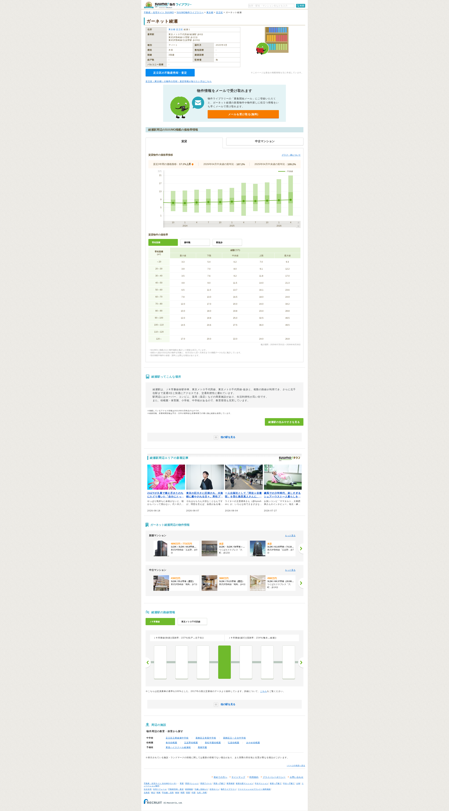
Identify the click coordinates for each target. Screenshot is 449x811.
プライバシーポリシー (274, 777)
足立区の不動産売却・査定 (170, 72)
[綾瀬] (224, 662)
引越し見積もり (201, 789)
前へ (148, 662)
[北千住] (203, 662)
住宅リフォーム (160, 789)
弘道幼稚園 (233, 742)
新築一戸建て (276, 783)
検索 (302, 5)
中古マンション (261, 783)
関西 (183, 792)
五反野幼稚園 (191, 742)
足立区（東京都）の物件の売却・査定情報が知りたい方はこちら (179, 81)
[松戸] (289, 662)
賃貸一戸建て (219, 783)
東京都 (209, 12)
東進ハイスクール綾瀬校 (178, 747)
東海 (177, 792)
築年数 (187, 242)
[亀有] (246, 662)
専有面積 (156, 242)
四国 (188, 792)
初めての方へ (220, 777)
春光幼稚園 (171, 742)
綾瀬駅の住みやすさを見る (284, 422)
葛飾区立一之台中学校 (234, 738)
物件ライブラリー (228, 789)
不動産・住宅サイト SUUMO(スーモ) (160, 783)
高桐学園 (202, 747)
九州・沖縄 (202, 792)
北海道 (147, 792)
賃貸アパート (206, 783)
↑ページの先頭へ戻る (296, 765)
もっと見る (290, 535)
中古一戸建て (289, 783)
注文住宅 (148, 789)
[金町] (267, 662)
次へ (300, 662)
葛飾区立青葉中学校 (206, 738)
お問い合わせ (296, 777)
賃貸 (182, 783)
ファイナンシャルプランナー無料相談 (254, 789)
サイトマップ (238, 777)
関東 (158, 792)
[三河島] (160, 662)
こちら (263, 691)
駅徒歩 (219, 242)
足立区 (219, 12)
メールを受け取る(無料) (243, 114)
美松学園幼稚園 (213, 742)
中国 (193, 792)
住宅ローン (214, 789)
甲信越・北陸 (168, 792)
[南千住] (182, 662)
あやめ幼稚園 (253, 742)
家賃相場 (230, 783)
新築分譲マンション (244, 783)
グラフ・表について (291, 155)
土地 (298, 783)
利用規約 (254, 777)
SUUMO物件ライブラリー (190, 12)
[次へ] (300, 548)
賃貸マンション (192, 783)
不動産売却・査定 (176, 789)
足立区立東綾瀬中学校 (177, 738)
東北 (153, 792)
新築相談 (189, 789)
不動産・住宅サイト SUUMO (159, 12)
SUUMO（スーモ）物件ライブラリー (168, 5)
